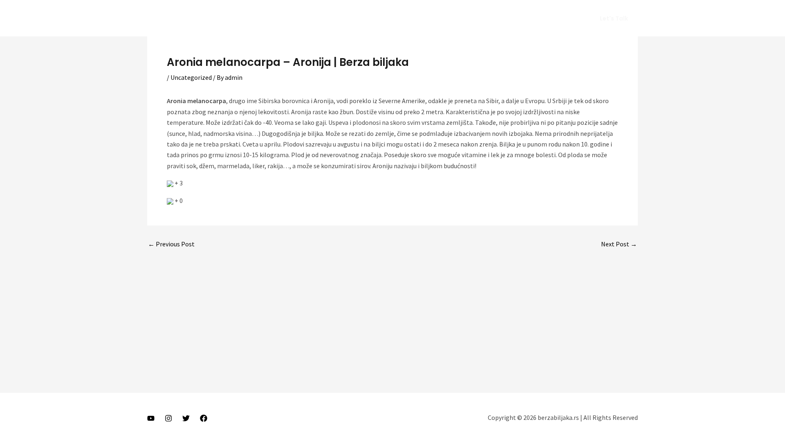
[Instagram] (168, 418)
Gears (519, 18)
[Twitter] (186, 418)
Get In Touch (557, 18)
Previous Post (171, 244)
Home (423, 18)
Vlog (491, 18)
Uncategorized (191, 77)
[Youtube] (151, 418)
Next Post (619, 244)
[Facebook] (203, 418)
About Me (458, 18)
